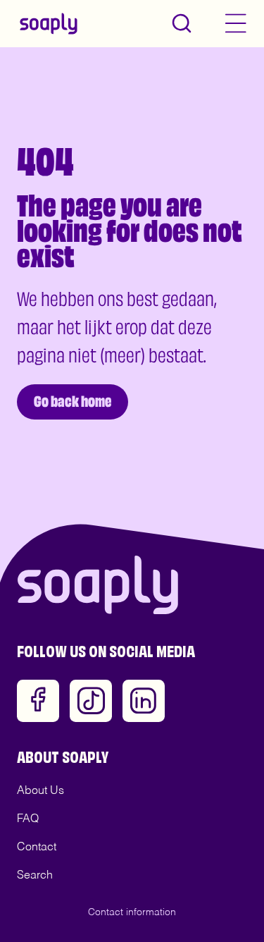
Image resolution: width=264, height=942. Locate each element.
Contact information (132, 912)
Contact (36, 847)
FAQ (28, 819)
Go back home (72, 399)
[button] (182, 23)
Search (35, 875)
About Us (40, 791)
